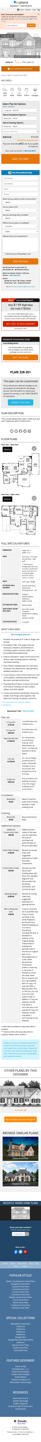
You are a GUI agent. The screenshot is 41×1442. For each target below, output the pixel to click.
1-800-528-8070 (26, 6)
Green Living (20, 1366)
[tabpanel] (20, 45)
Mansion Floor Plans (20, 1345)
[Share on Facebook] (20, 431)
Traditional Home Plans (20, 1305)
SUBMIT (31, 25)
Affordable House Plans (20, 1324)
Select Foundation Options (14, 115)
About (16, 1266)
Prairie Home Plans (20, 1300)
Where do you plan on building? (16, 223)
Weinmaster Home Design (20, 1382)
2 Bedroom (20, 1329)
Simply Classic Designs (20, 1374)
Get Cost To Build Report (20, 324)
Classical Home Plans (20, 1286)
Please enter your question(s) (15, 236)
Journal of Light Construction (21, 1406)
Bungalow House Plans (20, 1284)
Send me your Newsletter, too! (18, 254)
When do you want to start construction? (19, 199)
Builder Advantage (20, 1401)
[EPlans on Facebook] (15, 1252)
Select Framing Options (13, 123)
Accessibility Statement (20, 1434)
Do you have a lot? (10, 207)
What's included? (8, 106)
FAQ (37, 1263)
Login (34, 10)
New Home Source (20, 1398)
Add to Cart (20, 159)
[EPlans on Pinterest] (25, 1252)
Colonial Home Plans (20, 1289)
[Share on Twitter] (25, 431)
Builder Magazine (20, 1403)
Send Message (20, 261)
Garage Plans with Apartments (20, 1340)
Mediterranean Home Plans (20, 1297)
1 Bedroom (20, 1326)
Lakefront (20, 1342)
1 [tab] (15, 60)
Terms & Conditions (22, 19)
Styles (12, 1263)
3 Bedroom (20, 1332)
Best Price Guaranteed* (27, 140)
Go (27, 1234)
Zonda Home (20, 1409)
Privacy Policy (30, 287)
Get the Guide (20, 357)
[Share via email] (12, 431)
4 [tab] (26, 60)
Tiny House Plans (20, 1350)
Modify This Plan (21, 402)
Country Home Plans (20, 75)
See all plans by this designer (20, 1119)
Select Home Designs (20, 1371)
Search (5, 1263)
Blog (31, 1263)
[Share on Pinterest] (29, 431)
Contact (24, 1266)
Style (9, 75)
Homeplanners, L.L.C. (20, 1369)
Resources (22, 1263)
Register (28, 10)
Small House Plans (20, 1348)
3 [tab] (22, 60)
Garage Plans (20, 1337)
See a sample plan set (20, 634)
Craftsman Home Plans (20, 1294)
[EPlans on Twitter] (20, 1252)
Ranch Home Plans (20, 1302)
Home (3, 75)
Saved (21, 10)
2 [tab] (19, 60)
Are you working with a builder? (16, 215)
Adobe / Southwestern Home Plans (20, 1281)
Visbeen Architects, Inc (20, 1379)
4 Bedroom (20, 1334)
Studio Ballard (20, 1377)
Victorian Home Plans (20, 1308)
